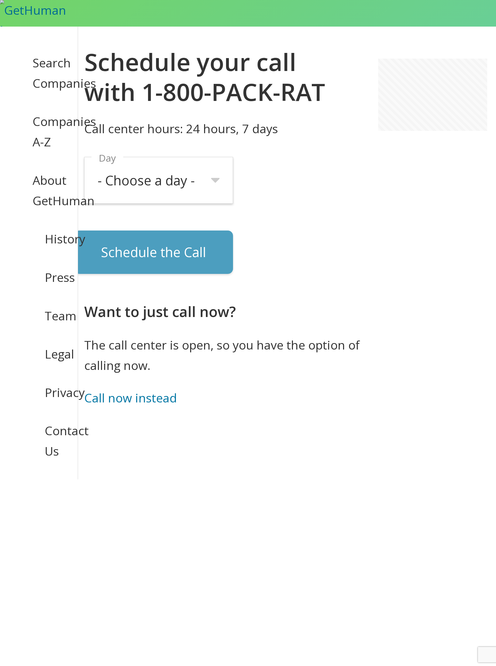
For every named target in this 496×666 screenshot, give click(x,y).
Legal (55, 354)
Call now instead (130, 398)
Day (107, 157)
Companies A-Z (49, 131)
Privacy (55, 392)
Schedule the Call (153, 252)
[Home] (42, 13)
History (55, 239)
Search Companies (49, 72)
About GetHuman (49, 190)
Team (55, 315)
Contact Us (55, 440)
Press (55, 277)
